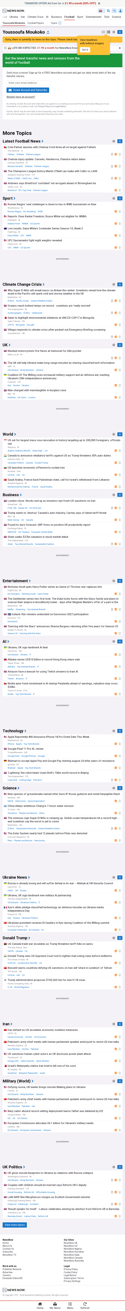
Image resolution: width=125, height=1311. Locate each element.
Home (6, 1243)
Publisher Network (12, 1269)
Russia (16, 385)
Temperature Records (26, 828)
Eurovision (12, 621)
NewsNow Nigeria (73, 1248)
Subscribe (8, 1251)
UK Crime (22, 397)
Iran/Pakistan (14, 1049)
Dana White (13, 235)
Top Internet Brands (24, 544)
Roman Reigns (14, 211)
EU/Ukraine (34, 930)
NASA (10, 801)
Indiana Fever (14, 223)
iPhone (11, 744)
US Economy (40, 1037)
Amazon (20, 678)
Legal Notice (60, 106)
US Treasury (23, 532)
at (60, 3)
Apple (19, 744)
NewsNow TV (9, 1255)
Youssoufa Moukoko (14, 23)
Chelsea (20, 154)
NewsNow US (70, 1246)
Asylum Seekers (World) (19, 450)
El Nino (11, 301)
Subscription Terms (74, 1278)
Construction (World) (27, 963)
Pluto (10, 840)
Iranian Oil (22, 508)
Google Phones (28, 756)
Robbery (12, 397)
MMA (28, 235)
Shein (10, 544)
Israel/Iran (12, 1073)
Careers (7, 1275)
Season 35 (13, 633)
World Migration (21, 987)
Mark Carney (13, 520)
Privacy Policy (44, 106)
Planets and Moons (28, 813)
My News (55, 1308)
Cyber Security (27, 1061)
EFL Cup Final (25, 190)
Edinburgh (23, 1204)
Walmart (11, 768)
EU (42, 930)
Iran (23, 16)
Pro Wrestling (29, 211)
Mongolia (20, 325)
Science (116, 16)
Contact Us (8, 1248)
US (46, 450)
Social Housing (15, 1192)
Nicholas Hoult (29, 594)
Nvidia (11, 694)
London (31, 397)
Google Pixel (13, 756)
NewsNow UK (70, 1243)
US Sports (35, 223)
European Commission (31, 1130)
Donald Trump (41, 463)
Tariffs (11, 951)
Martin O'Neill (14, 178)
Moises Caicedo (15, 166)
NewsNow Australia (74, 1260)
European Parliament (17, 930)
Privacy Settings (72, 1281)
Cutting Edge (25, 780)
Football (69, 16)
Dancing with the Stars (30, 633)
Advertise (8, 1272)
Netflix (11, 609)
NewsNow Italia (71, 1255)
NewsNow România (74, 1251)
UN (16, 890)
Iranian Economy (15, 1037)
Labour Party (30, 1216)
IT (30, 654)
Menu (70, 1308)
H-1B (10, 987)
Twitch (11, 678)
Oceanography (14, 313)
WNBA (25, 223)
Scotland (34, 1204)
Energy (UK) (13, 1061)
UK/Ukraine (13, 370)
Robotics (37, 780)
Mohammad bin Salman (19, 487)
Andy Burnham (27, 370)
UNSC (10, 890)
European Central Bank (42, 532)
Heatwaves (37, 313)
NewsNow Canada (73, 1257)
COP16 (11, 325)
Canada (29, 463)
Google (41, 756)
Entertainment (93, 16)
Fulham (11, 154)
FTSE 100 (12, 508)
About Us (7, 1246)
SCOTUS (12, 963)
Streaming (20, 609)
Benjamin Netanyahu (28, 1073)
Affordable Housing (45, 1192)
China (41, 813)
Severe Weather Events (41, 301)
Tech (106, 16)
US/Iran (11, 475)
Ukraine (14, 16)
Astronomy (20, 801)
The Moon (12, 813)
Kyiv (9, 385)
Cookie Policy (70, 1272)
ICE (9, 1118)
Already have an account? (21, 96)
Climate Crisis (35, 16)
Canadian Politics (16, 463)
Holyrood (12, 1204)
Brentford (12, 190)
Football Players (36, 23)
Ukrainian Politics (28, 902)
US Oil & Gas (35, 508)
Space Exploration (36, 801)
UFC (22, 235)
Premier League (33, 154)
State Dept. (37, 450)
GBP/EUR (12, 532)
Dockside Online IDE (13, 1278)
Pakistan (35, 1049)
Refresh (85, 1308)
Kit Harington (14, 594)
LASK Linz (27, 178)
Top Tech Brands (23, 694)
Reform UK (29, 1192)
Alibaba (11, 666)
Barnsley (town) (15, 1216)
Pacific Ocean (22, 301)
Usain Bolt (12, 780)
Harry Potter (43, 594)
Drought (30, 325)
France (35, 487)
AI (47, 16)
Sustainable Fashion (44, 544)
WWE (40, 211)
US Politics (22, 1118)
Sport (80, 16)
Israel (42, 1073)
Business (56, 16)
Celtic (36, 178)
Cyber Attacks (42, 1061)
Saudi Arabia (46, 487)
